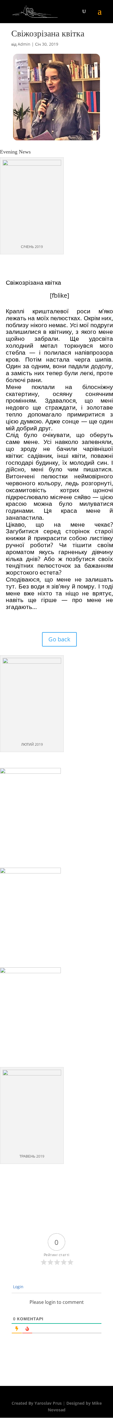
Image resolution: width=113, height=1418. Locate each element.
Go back (59, 639)
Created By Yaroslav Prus (37, 1403)
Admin (24, 44)
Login (17, 1286)
